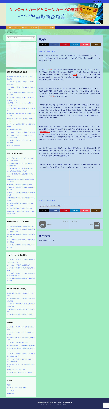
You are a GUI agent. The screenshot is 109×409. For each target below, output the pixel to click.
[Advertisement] (54, 183)
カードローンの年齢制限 (13, 145)
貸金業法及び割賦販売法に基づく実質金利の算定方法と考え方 (21, 204)
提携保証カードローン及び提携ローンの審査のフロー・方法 (21, 115)
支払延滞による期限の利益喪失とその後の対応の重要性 (21, 310)
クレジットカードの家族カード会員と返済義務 (19, 314)
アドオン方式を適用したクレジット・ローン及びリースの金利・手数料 (21, 159)
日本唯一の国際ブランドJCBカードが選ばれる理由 (21, 345)
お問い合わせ (10, 393)
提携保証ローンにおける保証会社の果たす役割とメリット (21, 120)
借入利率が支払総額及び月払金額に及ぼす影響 (19, 208)
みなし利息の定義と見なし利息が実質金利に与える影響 (21, 175)
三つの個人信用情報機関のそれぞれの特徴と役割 (20, 226)
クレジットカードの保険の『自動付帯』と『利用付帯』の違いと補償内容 (21, 355)
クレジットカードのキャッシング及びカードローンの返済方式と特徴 (21, 136)
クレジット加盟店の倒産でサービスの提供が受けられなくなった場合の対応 (21, 274)
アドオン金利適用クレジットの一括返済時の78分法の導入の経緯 (20, 164)
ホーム (9, 32)
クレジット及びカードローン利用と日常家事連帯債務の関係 (21, 280)
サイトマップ (10, 390)
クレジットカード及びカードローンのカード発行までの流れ (21, 88)
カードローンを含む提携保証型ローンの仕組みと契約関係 (21, 125)
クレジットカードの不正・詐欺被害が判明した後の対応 (21, 269)
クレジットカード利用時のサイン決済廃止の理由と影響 (21, 328)
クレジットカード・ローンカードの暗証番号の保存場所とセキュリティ (21, 261)
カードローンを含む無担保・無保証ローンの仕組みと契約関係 (21, 83)
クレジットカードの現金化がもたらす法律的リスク (21, 372)
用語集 (9, 385)
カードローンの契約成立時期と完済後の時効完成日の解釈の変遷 (21, 305)
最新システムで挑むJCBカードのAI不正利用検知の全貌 (20, 338)
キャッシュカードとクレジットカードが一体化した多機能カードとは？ (21, 99)
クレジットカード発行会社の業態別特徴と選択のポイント (21, 350)
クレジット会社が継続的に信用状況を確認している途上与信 (21, 246)
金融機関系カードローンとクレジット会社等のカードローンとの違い (21, 104)
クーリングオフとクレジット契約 (16, 369)
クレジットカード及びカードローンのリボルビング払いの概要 (21, 141)
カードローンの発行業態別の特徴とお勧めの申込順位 (21, 109)
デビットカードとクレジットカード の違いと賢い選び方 (20, 333)
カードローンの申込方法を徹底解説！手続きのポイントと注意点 (21, 93)
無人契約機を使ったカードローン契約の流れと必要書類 (21, 365)
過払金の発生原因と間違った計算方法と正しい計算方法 (21, 294)
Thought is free (63, 404)
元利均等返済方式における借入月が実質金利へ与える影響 (21, 199)
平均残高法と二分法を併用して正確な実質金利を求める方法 (21, 188)
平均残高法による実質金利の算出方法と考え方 (19, 184)
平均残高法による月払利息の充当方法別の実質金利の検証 (21, 194)
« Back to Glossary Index (47, 51)
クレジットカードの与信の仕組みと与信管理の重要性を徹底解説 (21, 241)
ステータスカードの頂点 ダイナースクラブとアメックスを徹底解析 (20, 360)
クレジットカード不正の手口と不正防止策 (18, 265)
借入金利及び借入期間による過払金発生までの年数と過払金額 (21, 300)
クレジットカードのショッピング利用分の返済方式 (21, 132)
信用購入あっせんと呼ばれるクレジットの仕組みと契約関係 (21, 78)
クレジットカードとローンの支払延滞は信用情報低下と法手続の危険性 (21, 230)
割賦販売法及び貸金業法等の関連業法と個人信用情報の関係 (21, 235)
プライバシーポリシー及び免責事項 (16, 388)
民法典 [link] (50, 69)
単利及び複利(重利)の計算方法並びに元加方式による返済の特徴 (20, 180)
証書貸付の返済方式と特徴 (14, 129)
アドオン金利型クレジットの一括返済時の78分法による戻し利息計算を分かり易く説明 (20, 170)
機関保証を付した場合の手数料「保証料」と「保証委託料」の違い (21, 212)
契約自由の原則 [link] (45, 131)
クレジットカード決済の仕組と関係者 (17, 342)
